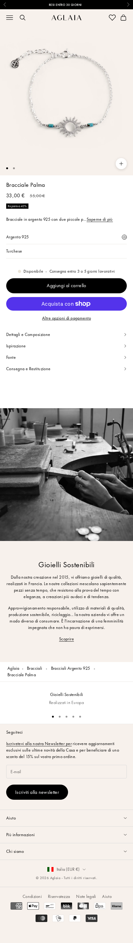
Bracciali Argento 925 (71, 668)
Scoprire (66, 639)
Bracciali (35, 668)
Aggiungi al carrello (66, 285)
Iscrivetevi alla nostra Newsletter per (39, 743)
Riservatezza (59, 896)
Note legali (86, 896)
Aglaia (13, 668)
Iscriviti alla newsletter (37, 792)
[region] (66, 695)
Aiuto (106, 896)
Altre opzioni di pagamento (66, 318)
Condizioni (32, 896)
